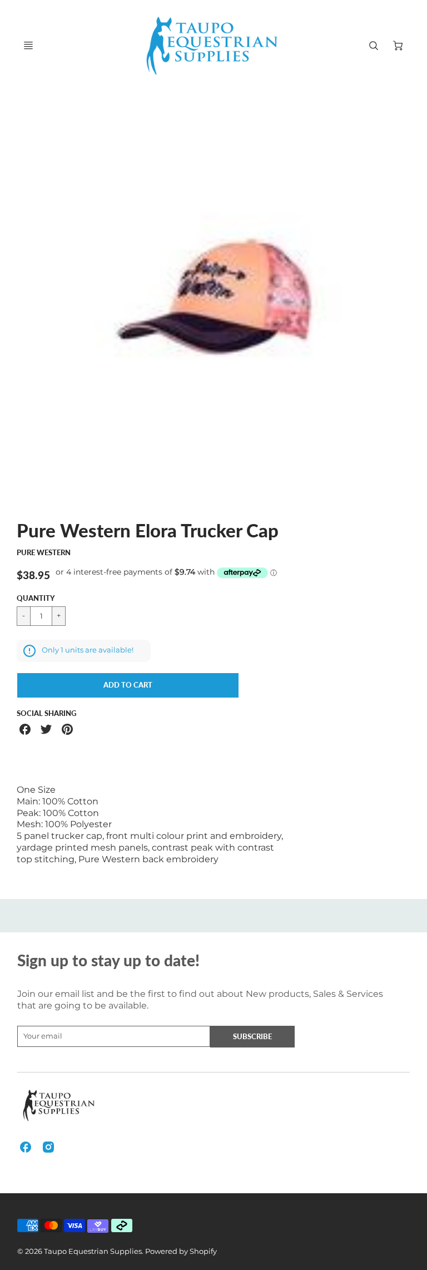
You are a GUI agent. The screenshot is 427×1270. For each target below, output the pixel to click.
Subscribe (253, 1036)
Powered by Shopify (181, 1251)
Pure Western (44, 552)
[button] (128, 685)
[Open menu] (28, 45)
